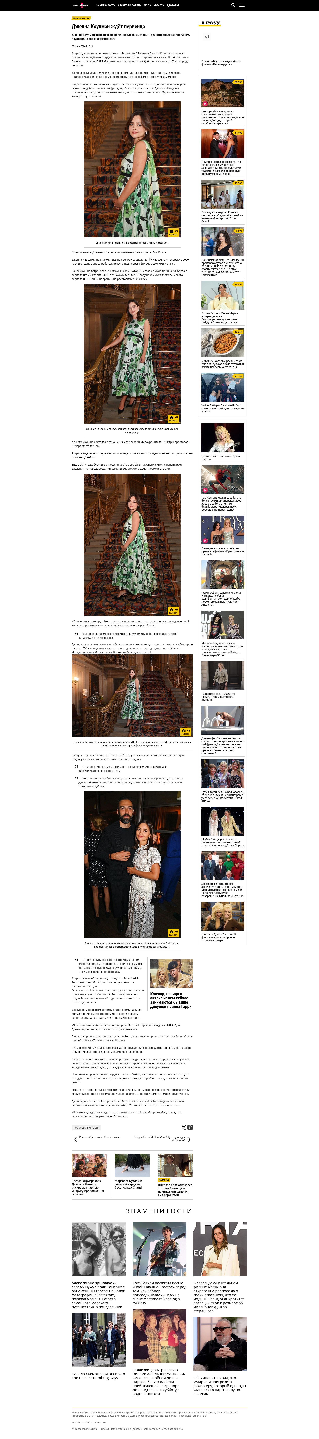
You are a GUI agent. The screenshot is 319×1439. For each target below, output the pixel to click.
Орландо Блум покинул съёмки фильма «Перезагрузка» (221, 62)
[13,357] (222, 356)
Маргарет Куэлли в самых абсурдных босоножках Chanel (128, 1184)
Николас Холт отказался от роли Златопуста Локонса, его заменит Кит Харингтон (175, 1190)
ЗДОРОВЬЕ (173, 5)
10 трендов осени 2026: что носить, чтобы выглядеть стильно (218, 697)
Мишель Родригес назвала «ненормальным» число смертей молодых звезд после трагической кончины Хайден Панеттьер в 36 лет (222, 649)
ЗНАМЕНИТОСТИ (105, 5)
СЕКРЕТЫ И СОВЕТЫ (129, 5)
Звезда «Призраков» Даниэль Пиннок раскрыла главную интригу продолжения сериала (88, 1187)
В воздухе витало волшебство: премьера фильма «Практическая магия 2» (222, 551)
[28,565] (222, 106)
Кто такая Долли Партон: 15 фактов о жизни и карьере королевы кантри (218, 937)
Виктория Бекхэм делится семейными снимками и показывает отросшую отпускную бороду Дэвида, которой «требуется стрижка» (222, 117)
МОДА (147, 5)
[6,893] (222, 255)
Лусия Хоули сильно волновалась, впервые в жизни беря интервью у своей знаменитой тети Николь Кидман (222, 796)
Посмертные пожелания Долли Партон (221, 457)
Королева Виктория (86, 1127)
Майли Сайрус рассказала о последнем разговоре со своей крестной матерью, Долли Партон (222, 842)
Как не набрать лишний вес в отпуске (97, 1139)
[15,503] (222, 207)
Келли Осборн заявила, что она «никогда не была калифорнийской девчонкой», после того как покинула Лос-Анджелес (221, 598)
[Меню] (242, 5)
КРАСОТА (159, 5)
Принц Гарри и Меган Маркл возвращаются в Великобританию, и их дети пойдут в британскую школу (219, 317)
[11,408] (222, 157)
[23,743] (222, 401)
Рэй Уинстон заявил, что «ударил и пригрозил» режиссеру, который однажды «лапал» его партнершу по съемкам (219, 1385)
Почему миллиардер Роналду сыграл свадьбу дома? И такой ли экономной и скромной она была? (222, 216)
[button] (235, 5)
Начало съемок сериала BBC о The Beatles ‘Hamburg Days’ (98, 1375)
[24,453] (222, 308)
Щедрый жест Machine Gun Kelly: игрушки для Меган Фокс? (163, 1139)
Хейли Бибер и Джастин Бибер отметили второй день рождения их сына (222, 408)
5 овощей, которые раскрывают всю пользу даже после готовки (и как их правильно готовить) (222, 364)
